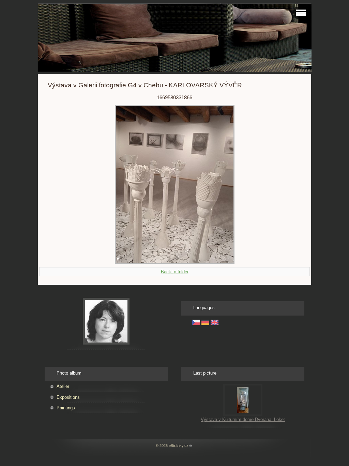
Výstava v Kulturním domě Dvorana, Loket (243, 419)
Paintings (66, 407)
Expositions (68, 397)
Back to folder (174, 271)
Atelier (63, 386)
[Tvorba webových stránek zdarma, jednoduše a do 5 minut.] (190, 446)
